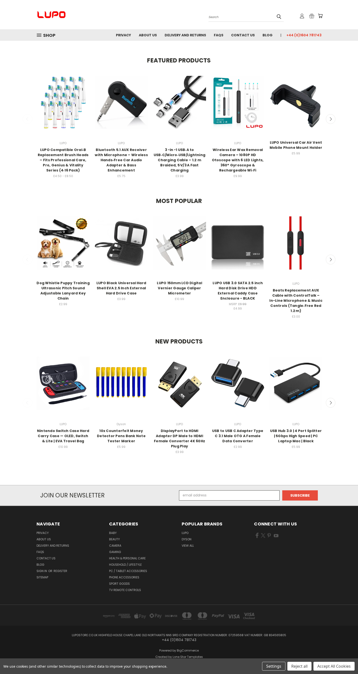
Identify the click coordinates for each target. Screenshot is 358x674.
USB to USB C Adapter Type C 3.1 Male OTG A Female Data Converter (237, 435)
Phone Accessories (124, 577)
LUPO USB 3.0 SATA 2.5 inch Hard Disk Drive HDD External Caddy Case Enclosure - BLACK (238, 291)
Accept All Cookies (334, 666)
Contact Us (243, 35)
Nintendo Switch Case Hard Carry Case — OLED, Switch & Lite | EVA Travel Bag (63, 435)
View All (188, 545)
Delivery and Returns (185, 35)
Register (60, 571)
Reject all (299, 666)
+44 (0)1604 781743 (303, 35)
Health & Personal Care (127, 558)
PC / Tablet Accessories (128, 571)
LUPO (185, 533)
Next (331, 119)
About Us (148, 35)
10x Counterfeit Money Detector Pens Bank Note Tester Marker (121, 435)
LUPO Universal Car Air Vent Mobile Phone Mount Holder (296, 145)
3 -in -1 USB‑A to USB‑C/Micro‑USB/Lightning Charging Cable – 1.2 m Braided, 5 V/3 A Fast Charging (179, 160)
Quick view (63, 98)
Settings (273, 666)
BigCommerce (188, 650)
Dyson (186, 539)
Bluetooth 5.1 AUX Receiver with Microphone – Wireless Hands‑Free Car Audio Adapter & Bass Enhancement (121, 160)
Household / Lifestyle (125, 565)
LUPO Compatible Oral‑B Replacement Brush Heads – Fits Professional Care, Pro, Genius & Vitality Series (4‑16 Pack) (63, 160)
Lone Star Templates (188, 657)
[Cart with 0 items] (320, 15)
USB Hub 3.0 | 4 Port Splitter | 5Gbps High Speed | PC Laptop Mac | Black (296, 435)
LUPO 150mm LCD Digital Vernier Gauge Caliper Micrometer (179, 288)
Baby (113, 533)
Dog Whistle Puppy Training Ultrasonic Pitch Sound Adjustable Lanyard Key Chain (63, 291)
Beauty (114, 539)
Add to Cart (121, 107)
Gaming (115, 552)
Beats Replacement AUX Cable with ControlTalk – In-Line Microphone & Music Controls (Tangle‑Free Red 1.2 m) (295, 300)
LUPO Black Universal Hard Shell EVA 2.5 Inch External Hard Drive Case (121, 288)
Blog (268, 35)
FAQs (218, 35)
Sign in (42, 571)
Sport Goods (119, 584)
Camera (115, 545)
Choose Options (63, 107)
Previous (27, 119)
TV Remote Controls (125, 590)
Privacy (123, 35)
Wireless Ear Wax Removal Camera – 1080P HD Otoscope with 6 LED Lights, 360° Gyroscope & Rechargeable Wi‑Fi (238, 160)
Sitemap (42, 577)
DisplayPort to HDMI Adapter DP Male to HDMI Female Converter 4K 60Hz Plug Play (179, 438)
